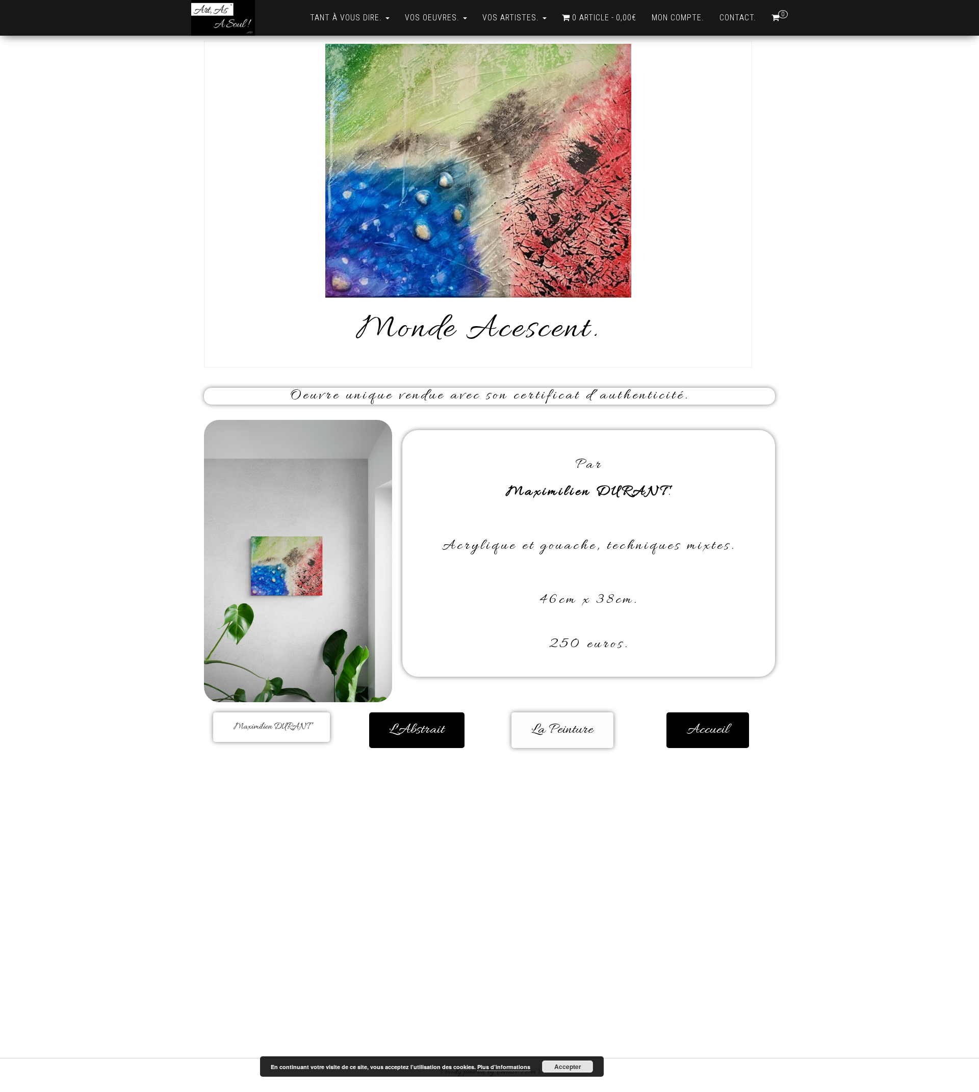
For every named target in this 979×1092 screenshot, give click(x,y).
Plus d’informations (503, 1067)
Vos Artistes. (512, 17)
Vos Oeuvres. (433, 17)
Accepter (567, 1066)
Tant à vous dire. (347, 17)
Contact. (737, 17)
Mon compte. (678, 17)
